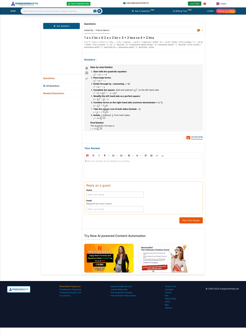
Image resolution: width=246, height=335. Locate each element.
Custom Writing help (119, 289)
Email (89, 200)
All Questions (52, 86)
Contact (168, 292)
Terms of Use (170, 286)
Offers (167, 302)
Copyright (169, 289)
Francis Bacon (102, 30)
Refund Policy (170, 299)
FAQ (166, 295)
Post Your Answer (191, 220)
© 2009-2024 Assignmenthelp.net (222, 288)
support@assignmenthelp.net (137, 3)
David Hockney (197, 139)
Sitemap (168, 308)
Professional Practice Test (70, 292)
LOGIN (210, 11)
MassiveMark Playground (70, 286)
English (223, 4)
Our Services (64, 295)
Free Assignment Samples (121, 292)
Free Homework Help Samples (123, 295)
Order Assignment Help (80, 4)
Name (89, 190)
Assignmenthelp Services (121, 286)
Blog (167, 305)
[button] (87, 155)
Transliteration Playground (70, 289)
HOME (13, 11)
